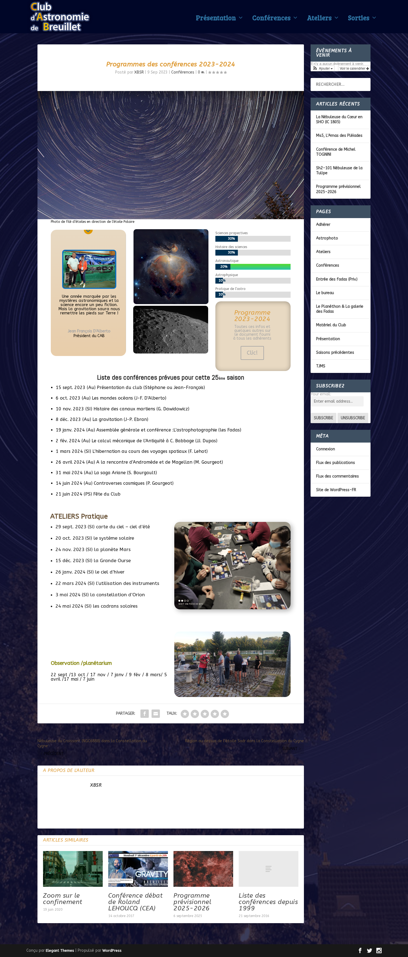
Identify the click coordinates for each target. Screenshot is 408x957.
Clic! (252, 353)
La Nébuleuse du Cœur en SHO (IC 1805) (339, 119)
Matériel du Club (331, 325)
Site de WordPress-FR (336, 490)
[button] (322, 68)
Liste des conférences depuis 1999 (268, 902)
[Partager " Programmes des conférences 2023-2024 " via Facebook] (144, 713)
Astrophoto (327, 238)
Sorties (358, 19)
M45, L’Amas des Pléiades (339, 135)
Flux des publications (335, 462)
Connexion (325, 449)
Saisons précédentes (335, 352)
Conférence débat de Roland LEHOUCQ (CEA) (135, 902)
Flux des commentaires (337, 476)
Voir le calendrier (353, 68)
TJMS (320, 366)
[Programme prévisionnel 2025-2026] (203, 869)
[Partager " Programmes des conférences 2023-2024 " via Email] (155, 713)
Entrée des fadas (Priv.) (336, 279)
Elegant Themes (60, 950)
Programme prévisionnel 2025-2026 (192, 902)
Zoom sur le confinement (62, 899)
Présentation (216, 19)
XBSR (139, 72)
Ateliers (319, 19)
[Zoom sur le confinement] (73, 869)
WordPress (112, 950)
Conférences (271, 19)
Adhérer (323, 224)
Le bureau (325, 293)
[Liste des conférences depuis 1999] (268, 869)
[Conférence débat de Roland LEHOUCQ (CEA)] (138, 869)
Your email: (321, 394)
